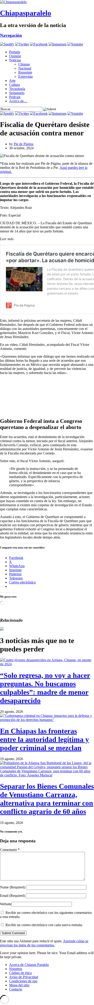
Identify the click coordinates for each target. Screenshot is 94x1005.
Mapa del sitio (19, 985)
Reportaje (25, 72)
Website (5, 904)
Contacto (15, 989)
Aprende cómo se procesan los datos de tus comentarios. (44, 943)
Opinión (15, 56)
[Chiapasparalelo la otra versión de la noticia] (47, 2)
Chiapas (24, 64)
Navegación (11, 35)
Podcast (14, 97)
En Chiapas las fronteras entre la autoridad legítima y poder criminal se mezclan (44, 739)
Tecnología (17, 89)
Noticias (15, 60)
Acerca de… (18, 101)
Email (12, 896)
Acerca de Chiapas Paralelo (29, 965)
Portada (14, 52)
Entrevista (25, 76)
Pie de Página (23, 144)
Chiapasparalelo (25, 13)
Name (12, 887)
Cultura (14, 85)
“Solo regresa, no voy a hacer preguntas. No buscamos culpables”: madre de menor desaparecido (45, 688)
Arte (12, 80)
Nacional (24, 68)
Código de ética (20, 973)
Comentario (10, 850)
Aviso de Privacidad (23, 977)
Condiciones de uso (23, 981)
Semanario (16, 93)
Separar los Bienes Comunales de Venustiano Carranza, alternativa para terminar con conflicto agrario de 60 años (47, 798)
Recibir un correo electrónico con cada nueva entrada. (44, 925)
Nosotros (15, 969)
